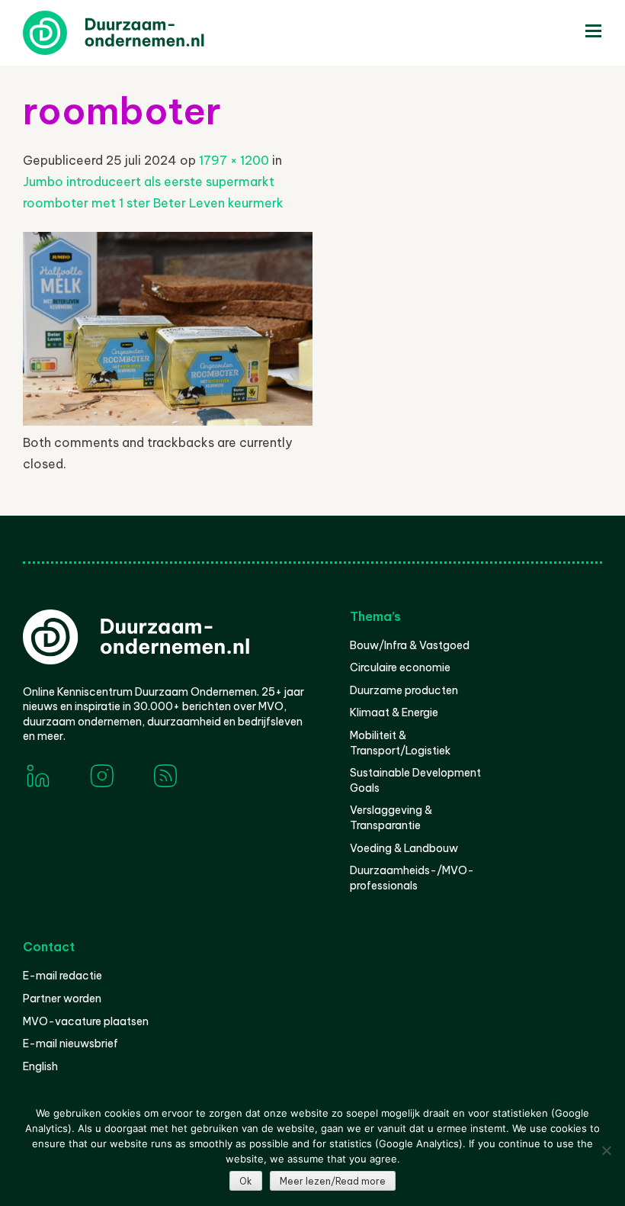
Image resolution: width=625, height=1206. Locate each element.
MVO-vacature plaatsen (86, 1021)
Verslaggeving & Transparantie (391, 817)
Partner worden (62, 998)
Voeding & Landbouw (404, 848)
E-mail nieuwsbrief (70, 1043)
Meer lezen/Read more (333, 1181)
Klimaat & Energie (394, 712)
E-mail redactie (62, 975)
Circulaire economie (400, 667)
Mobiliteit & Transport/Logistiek (400, 742)
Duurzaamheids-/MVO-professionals (412, 877)
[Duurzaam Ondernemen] (137, 33)
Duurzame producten (404, 690)
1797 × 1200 (234, 160)
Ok (245, 1181)
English (40, 1066)
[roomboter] (167, 421)
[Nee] (606, 1150)
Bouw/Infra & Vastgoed (410, 645)
